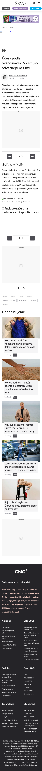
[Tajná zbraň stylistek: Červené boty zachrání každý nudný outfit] (21, 489)
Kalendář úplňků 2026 (9, 645)
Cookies (34, 757)
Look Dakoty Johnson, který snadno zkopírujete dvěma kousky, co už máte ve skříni (20, 466)
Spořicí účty (28, 714)
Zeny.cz (4, 27)
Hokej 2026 (28, 681)
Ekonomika (29, 704)
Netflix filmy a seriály (9, 727)
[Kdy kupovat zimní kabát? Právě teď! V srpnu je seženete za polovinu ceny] (21, 412)
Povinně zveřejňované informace (26, 765)
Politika (6, 668)
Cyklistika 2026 (29, 694)
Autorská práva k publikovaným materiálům (20, 751)
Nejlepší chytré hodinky (10, 720)
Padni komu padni (7, 689)
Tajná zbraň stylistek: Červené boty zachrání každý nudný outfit (21, 505)
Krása (12, 27)
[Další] (32, 156)
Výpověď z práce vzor (9, 692)
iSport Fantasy (15, 593)
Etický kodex (9, 765)
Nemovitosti (14, 597)
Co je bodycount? (7, 648)
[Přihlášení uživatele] (34, 3)
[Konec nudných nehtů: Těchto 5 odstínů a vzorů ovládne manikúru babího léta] (21, 370)
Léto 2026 (29, 621)
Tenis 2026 (27, 684)
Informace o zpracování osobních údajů (17, 757)
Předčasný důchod (30, 710)
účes (24, 181)
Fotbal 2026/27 (29, 678)
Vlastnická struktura (28, 759)
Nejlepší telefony (7, 714)
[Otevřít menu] (38, 3)
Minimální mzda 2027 (31, 720)
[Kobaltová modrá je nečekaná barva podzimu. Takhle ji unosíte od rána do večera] (21, 327)
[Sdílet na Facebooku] (18, 288)
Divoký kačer (6, 695)
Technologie (8, 704)
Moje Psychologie (9, 590)
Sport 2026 (29, 668)
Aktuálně (6, 621)
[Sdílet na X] (23, 288)
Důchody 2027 (29, 717)
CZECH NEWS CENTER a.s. (30, 741)
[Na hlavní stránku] (21, 3)
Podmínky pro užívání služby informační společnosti (21, 754)
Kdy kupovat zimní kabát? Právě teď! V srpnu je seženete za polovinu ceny (19, 428)
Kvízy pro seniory (7, 642)
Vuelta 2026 (14, 612)
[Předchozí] (9, 156)
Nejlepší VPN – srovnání (10, 723)
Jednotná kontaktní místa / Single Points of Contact (21, 762)
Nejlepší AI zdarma (8, 717)
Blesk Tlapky (23, 590)
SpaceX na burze (7, 710)
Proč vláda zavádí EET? (9, 686)
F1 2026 (27, 688)
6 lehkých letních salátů (31, 660)
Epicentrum (6, 627)
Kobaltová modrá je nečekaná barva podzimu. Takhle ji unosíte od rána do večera (20, 345)
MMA (26, 675)
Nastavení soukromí (13, 759)
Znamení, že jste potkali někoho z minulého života (31, 635)
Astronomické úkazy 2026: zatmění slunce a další (31, 643)
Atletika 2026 (28, 691)
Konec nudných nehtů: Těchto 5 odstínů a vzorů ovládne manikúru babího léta (19, 387)
